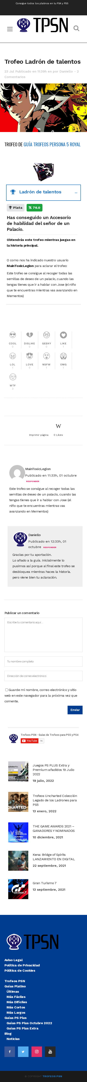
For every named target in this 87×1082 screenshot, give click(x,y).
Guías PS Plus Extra (22, 1028)
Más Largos (16, 1013)
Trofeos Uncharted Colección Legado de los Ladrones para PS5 (55, 800)
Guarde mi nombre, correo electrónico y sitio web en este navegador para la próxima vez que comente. (40, 695)
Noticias (13, 1039)
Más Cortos (16, 1007)
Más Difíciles (17, 1002)
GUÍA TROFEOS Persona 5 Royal (52, 144)
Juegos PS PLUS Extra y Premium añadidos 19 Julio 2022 (53, 769)
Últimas (13, 991)
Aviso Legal (13, 960)
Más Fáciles (16, 997)
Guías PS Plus (15, 1018)
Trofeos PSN (14, 981)
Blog (8, 1034)
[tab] (43, 193)
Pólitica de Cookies (19, 970)
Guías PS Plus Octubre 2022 (29, 1023)
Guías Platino (15, 986)
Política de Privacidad (22, 965)
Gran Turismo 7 (45, 883)
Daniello (66, 71)
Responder (32, 481)
